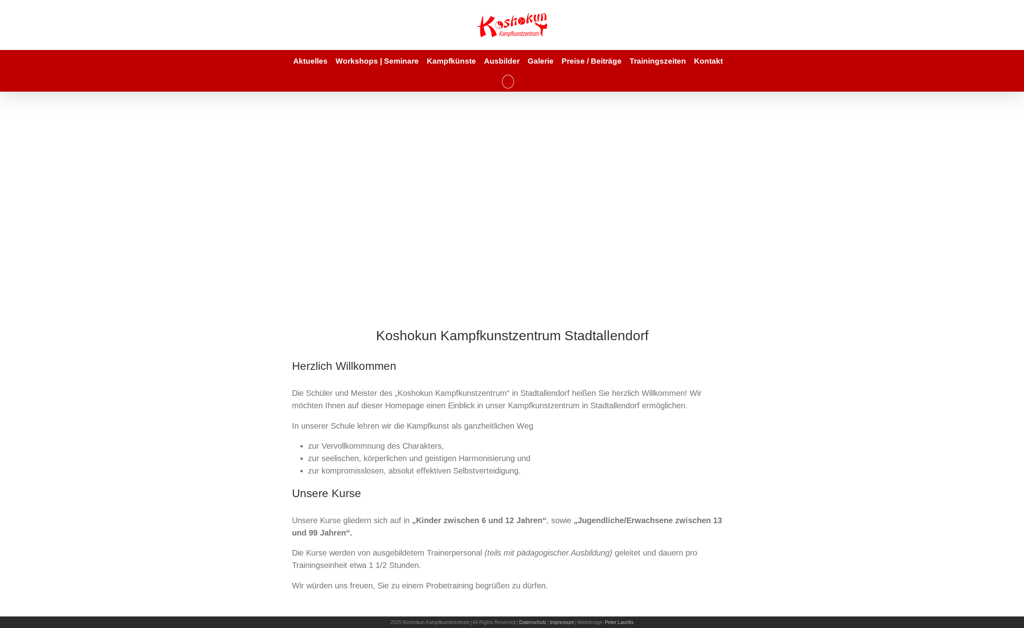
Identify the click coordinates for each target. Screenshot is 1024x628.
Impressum (562, 622)
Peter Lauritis (619, 622)
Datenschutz (532, 622)
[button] (508, 81)
